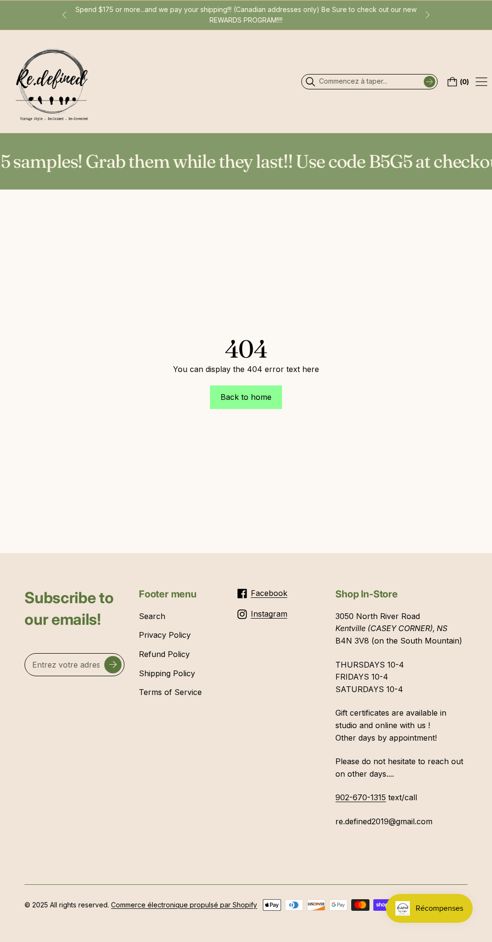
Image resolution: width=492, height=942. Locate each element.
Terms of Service (170, 692)
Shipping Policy (167, 673)
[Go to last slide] (64, 14)
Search (152, 616)
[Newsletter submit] (113, 664)
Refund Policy (164, 654)
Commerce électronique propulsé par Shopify (184, 905)
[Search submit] (429, 81)
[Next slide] (427, 14)
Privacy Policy (165, 635)
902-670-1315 (360, 797)
